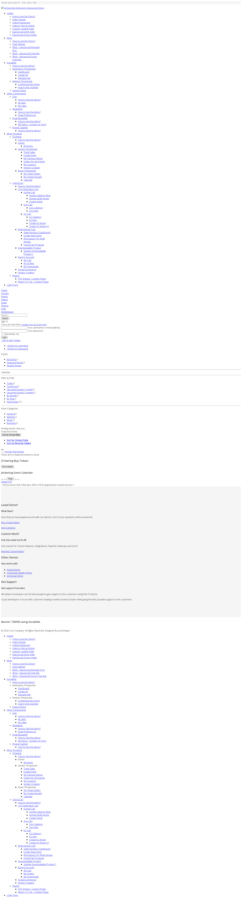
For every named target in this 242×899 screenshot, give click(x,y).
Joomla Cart (29, 192)
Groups (5, 293)
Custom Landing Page (23, 28)
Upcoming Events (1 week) (20, 389)
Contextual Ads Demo (29, 84)
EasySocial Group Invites (24, 34)
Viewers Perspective (22, 81)
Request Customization (12, 551)
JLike (14, 96)
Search (5, 318)
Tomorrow (12, 386)
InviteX (10, 13)
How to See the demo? (29, 99)
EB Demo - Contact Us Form (32, 124)
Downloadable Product (29, 247)
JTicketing (16, 136)
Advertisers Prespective (24, 68)
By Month (12, 395)
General (11, 413)
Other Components (16, 93)
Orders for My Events (34, 161)
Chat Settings (18, 44)
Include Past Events (14, 451)
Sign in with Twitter (11, 340)
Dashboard (23, 72)
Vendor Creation (32, 167)
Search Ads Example (28, 87)
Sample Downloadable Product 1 (40, 864)
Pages (4, 290)
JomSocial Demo (15, 575)
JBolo (9, 38)
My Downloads (31, 266)
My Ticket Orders (32, 173)
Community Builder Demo (19, 572)
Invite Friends (19, 19)
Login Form (12, 284)
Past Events (13, 401)
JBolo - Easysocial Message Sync (28, 669)
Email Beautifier (20, 118)
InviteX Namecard (21, 22)
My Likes (22, 105)
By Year (11, 398)
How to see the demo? (23, 65)
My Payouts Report (33, 158)
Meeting (11, 416)
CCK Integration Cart (28, 189)
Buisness (11, 423)
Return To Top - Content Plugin (33, 281)
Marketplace (7, 311)
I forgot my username (17, 345)
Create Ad (23, 75)
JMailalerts (17, 109)
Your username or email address (44, 327)
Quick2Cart (17, 183)
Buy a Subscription (10, 522)
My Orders (29, 263)
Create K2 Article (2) (39, 226)
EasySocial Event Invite (23, 31)
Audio (4, 302)
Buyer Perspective (27, 170)
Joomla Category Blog (40, 195)
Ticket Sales (29, 152)
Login (4, 337)
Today (10, 383)
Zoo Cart (28, 204)
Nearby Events (14, 365)
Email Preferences (27, 115)
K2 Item (33, 220)
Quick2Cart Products (34, 244)
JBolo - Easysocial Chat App (25, 53)
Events (21, 143)
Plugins (15, 275)
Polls (3, 308)
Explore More (19, 90)
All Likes (22, 102)
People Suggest (20, 127)
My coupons (30, 164)
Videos (4, 299)
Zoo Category (36, 207)
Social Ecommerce (27, 269)
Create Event (30, 155)
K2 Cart (27, 213)
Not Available (7, 467)
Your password (35, 330)
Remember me (11, 334)
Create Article (36, 201)
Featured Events (15, 362)
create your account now (34, 324)
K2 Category (35, 217)
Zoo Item (33, 210)
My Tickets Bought (33, 176)
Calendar (28, 180)
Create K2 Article (37, 223)
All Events (28, 146)
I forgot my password (17, 348)
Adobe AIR (6, 481)
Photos (4, 305)
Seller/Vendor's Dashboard (37, 232)
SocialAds (11, 62)
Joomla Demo (13, 569)
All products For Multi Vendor (38, 855)
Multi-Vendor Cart (27, 229)
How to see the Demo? (23, 16)
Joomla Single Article (39, 198)
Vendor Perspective (27, 149)
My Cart (27, 260)
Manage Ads (24, 78)
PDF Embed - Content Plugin (32, 278)
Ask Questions (8, 527)
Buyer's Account (26, 257)
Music (10, 420)
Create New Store (33, 235)
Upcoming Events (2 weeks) (20, 392)
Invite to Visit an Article (23, 25)
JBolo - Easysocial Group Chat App (29, 676)
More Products (14, 133)
